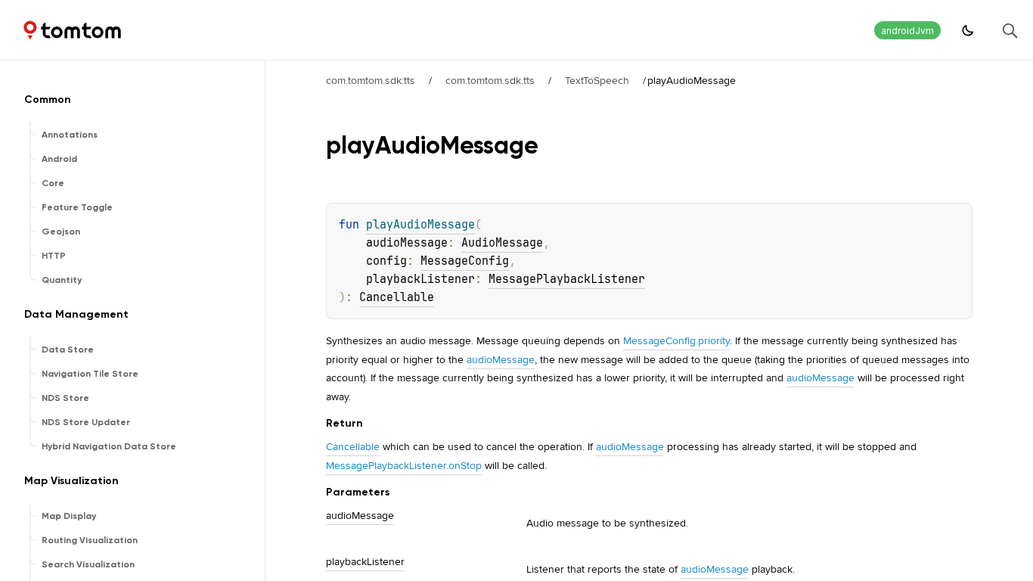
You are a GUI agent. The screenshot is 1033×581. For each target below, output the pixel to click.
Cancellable (396, 297)
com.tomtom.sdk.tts (490, 80)
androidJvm (907, 30)
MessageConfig (464, 261)
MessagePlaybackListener (567, 279)
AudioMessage (502, 242)
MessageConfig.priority (676, 340)
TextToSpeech (597, 80)
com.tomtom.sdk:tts (370, 80)
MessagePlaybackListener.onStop (404, 465)
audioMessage (501, 359)
